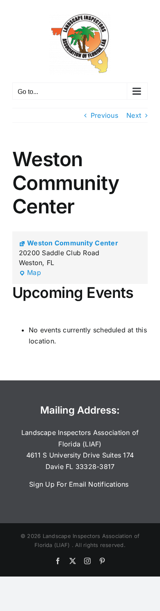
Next (133, 115)
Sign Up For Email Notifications (80, 484)
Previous (104, 115)
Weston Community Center (72, 243)
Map (30, 272)
